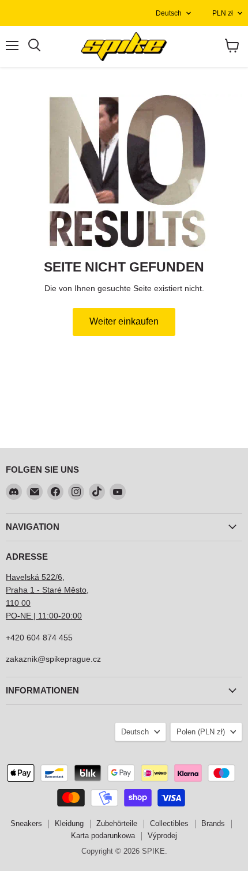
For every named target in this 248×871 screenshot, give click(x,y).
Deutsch (169, 13)
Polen (200, 731)
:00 (76, 615)
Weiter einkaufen (124, 321)
